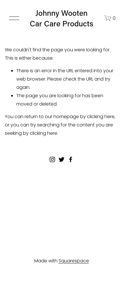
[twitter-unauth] (61, 159)
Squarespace (74, 260)
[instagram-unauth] (52, 159)
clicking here (100, 116)
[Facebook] (71, 159)
